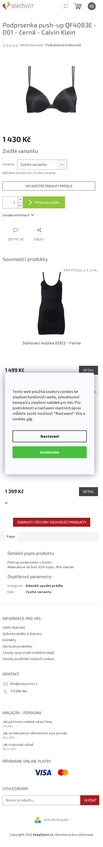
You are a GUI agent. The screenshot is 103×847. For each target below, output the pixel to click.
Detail (88, 370)
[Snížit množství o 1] (20, 205)
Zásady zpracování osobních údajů (28, 652)
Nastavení (49, 436)
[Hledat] (65, 6)
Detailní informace (16, 215)
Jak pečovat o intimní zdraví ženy (27, 722)
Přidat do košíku (47, 202)
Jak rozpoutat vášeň (17, 745)
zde (29, 419)
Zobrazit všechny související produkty (51, 522)
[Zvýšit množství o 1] (20, 199)
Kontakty (9, 640)
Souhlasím (49, 452)
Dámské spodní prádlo (44, 585)
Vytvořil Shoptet (56, 820)
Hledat (90, 800)
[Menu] (92, 6)
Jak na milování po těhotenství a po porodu (34, 733)
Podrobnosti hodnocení (63, 45)
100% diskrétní (13, 627)
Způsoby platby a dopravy (22, 633)
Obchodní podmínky (17, 646)
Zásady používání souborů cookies (28, 659)
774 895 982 (18, 691)
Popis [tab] (11, 536)
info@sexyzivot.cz (24, 683)
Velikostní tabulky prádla (48, 186)
